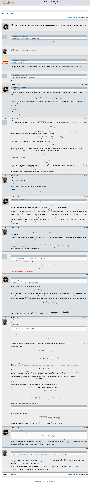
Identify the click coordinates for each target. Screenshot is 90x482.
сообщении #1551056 (18, 199)
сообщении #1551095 (18, 256)
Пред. (74, 17)
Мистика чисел (7, 13)
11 (81, 17)
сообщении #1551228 (18, 430)
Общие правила (52, 479)
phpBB (40, 481)
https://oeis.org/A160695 (17, 62)
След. (87, 17)
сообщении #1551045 (18, 75)
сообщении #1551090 (20, 278)
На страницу (70, 17)
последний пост (36, 221)
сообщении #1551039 (18, 36)
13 (84, 17)
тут (45, 217)
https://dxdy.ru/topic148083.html (27, 295)
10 (79, 17)
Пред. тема (81, 19)
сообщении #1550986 (18, 60)
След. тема (86, 19)
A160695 (13, 67)
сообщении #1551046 (20, 87)
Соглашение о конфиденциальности (41, 479)
